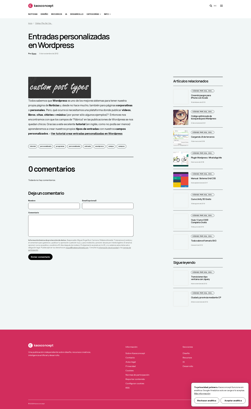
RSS (128, 387)
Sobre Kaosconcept (135, 353)
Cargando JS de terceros (202, 136)
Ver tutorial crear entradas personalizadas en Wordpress (86, 133)
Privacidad (131, 366)
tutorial (33, 146)
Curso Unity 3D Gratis (201, 199)
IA (66, 14)
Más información (202, 393)
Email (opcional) (89, 201)
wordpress (99, 146)
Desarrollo (76, 14)
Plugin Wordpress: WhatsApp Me (206, 157)
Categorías (93, 14)
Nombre (31, 201)
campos (121, 146)
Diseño (44, 14)
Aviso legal (131, 362)
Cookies (130, 370)
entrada (88, 146)
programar (60, 146)
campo (111, 146)
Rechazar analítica (206, 400)
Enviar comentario (40, 257)
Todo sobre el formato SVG (203, 240)
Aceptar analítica (233, 400)
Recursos (56, 14)
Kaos (34, 53)
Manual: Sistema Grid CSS (203, 178)
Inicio (30, 23)
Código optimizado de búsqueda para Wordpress (203, 117)
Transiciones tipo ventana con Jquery (200, 278)
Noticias (33, 14)
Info (106, 14)
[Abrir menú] (221, 5)
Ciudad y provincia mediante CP (206, 297)
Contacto (130, 357)
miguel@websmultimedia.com (77, 248)
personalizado (45, 146)
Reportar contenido (135, 379)
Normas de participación (137, 374)
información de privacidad (108, 248)
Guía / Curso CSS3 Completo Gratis (199, 221)
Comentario (33, 213)
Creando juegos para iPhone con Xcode (201, 96)
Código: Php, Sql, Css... (43, 23)
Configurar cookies (135, 383)
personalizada (74, 146)
